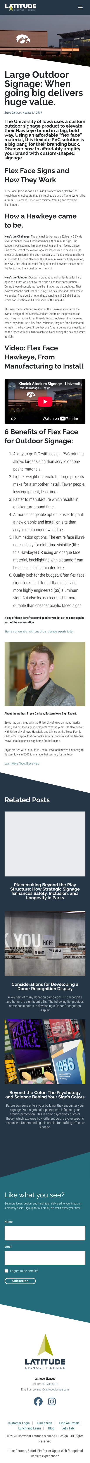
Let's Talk (68, 1428)
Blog (51, 1428)
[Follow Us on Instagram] (51, 1401)
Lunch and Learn (29, 1428)
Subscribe (20, 1281)
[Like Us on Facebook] (38, 1401)
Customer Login (19, 1423)
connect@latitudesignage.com (51, 1389)
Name (9, 1222)
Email (8, 1246)
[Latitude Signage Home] (21, 7)
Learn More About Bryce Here (22, 763)
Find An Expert (69, 1423)
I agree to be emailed (24, 1271)
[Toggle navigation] (80, 7)
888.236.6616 (50, 1384)
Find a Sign (44, 1423)
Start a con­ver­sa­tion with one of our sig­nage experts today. (39, 631)
